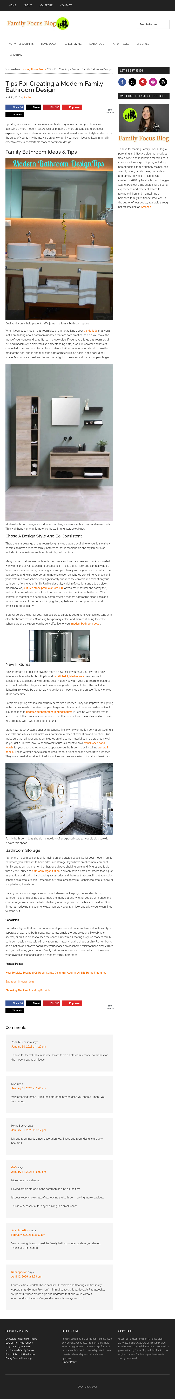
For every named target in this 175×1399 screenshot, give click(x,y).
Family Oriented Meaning (18, 1358)
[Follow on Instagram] (153, 82)
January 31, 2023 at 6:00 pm (28, 1171)
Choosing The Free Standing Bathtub (27, 990)
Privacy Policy (69, 1362)
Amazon (146, 207)
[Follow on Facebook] (122, 82)
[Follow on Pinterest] (143, 82)
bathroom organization (46, 871)
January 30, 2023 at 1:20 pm (28, 1046)
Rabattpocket (19, 1272)
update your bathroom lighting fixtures (49, 712)
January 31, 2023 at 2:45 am (28, 1088)
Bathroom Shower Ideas (19, 981)
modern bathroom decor (85, 623)
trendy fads (90, 330)
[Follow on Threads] (163, 82)
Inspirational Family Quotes (19, 1350)
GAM (14, 1167)
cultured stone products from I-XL (43, 588)
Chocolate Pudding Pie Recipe (21, 1338)
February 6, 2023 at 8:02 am (28, 1234)
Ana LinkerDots (20, 1230)
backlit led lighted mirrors (68, 676)
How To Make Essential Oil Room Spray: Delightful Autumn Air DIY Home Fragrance (55, 972)
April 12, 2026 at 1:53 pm (26, 1276)
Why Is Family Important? (18, 1346)
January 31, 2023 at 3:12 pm (28, 1130)
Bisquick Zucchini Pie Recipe (20, 1354)
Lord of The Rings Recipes (19, 1342)
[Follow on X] (132, 82)
